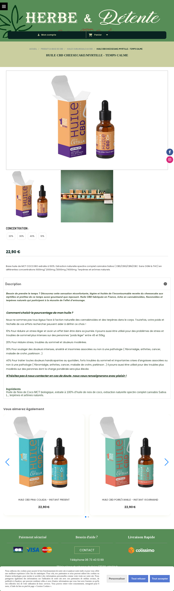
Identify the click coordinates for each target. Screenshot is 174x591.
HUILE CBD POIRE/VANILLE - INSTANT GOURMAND (130, 499)
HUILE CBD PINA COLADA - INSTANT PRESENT (44, 499)
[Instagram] (169, 159)
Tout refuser (138, 578)
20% (11, 236)
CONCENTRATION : (17, 228)
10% (42, 236)
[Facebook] (169, 152)
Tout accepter (160, 578)
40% (32, 236)
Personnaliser (117, 578)
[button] (85, 517)
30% (21, 236)
